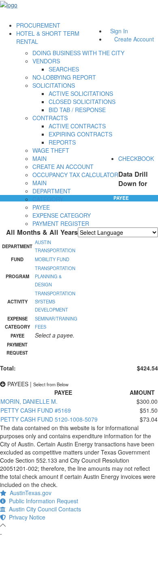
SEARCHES (64, 69)
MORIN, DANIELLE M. (29, 401)
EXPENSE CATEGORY (61, 215)
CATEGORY (47, 199)
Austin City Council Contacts (43, 509)
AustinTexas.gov (28, 493)
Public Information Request (42, 501)
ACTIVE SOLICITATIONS (81, 93)
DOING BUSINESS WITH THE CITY (78, 53)
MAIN (39, 158)
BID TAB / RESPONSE (77, 110)
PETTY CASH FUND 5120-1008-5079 (49, 419)
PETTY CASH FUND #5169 (35, 410)
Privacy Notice (25, 517)
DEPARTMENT (51, 191)
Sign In (119, 31)
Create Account (134, 39)
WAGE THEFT (50, 150)
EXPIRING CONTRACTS (80, 134)
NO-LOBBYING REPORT (64, 77)
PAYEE (41, 207)
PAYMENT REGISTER (60, 223)
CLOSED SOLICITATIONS (82, 101)
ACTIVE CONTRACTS (77, 126)
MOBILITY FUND (52, 259)
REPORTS (62, 142)
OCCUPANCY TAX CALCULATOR (75, 175)
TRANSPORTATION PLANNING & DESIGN (55, 276)
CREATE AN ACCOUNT (63, 166)
